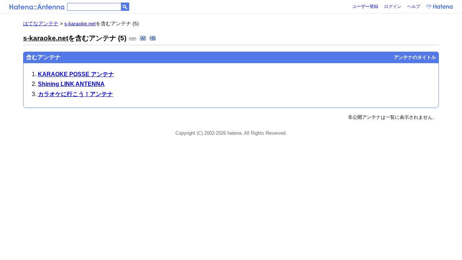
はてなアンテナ (40, 23)
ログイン (392, 6)
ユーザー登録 (365, 6)
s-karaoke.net (80, 23)
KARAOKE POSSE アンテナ (76, 74)
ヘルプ (413, 6)
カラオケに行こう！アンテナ (75, 94)
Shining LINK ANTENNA (71, 84)
